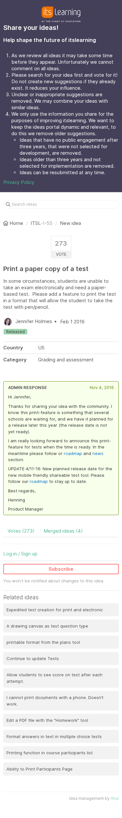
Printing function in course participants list (50, 752)
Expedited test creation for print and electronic (55, 609)
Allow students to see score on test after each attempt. (54, 678)
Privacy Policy (18, 182)
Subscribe (61, 569)
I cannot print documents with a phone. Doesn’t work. (55, 701)
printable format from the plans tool (43, 642)
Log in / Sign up (20, 554)
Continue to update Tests (33, 658)
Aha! (115, 798)
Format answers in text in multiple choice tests (54, 736)
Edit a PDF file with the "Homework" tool (47, 720)
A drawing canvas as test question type (47, 626)
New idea (70, 223)
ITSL (36, 223)
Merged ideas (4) (63, 531)
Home (16, 223)
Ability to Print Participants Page (40, 769)
